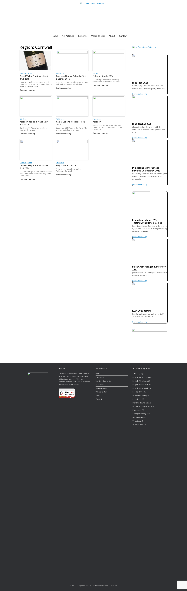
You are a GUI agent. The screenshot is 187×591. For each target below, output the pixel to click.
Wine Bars (137, 421)
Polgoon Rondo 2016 (103, 76)
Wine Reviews (101, 388)
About (112, 35)
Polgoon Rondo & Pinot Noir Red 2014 (34, 123)
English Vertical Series (142, 377)
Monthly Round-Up (103, 381)
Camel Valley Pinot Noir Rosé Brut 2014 (34, 166)
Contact (123, 35)
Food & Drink (138, 392)
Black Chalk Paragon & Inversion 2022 (149, 268)
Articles (136, 373)
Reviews (82, 35)
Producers (97, 119)
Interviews (137, 399)
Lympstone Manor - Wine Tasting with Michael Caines (147, 221)
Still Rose (60, 119)
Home (55, 35)
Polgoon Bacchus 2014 (67, 165)
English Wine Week (140, 388)
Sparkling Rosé (26, 73)
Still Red (96, 73)
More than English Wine (142, 406)
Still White (60, 73)
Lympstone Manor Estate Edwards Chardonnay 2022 (146, 169)
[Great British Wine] (93, 15)
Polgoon (97, 121)
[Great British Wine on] (159, 15)
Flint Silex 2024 (140, 82)
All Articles (68, 35)
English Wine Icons (140, 381)
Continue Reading (139, 94)
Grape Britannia (139, 395)
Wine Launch (138, 424)
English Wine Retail (140, 384)
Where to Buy (98, 35)
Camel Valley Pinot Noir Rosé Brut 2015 (34, 77)
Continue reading (27, 90)
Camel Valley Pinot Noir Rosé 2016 (70, 123)
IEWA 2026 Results (141, 310)
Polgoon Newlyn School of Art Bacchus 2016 (71, 77)
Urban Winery (138, 417)
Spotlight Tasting (139, 413)
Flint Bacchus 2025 (142, 123)
